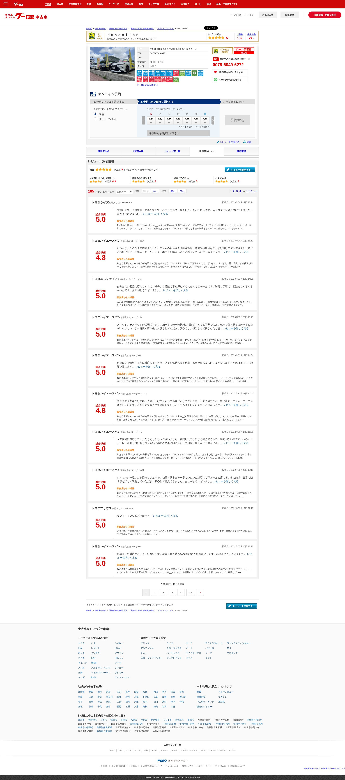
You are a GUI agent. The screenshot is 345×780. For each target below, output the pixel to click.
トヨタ (81, 643)
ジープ (118, 663)
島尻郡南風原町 (104, 727)
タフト (208, 658)
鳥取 (145, 701)
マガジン (222, 697)
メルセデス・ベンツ (101, 667)
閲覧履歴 (289, 15)
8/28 (196, 119)
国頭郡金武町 (136, 723)
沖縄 (182, 701)
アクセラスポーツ (214, 643)
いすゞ (94, 643)
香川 (164, 692)
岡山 (156, 692)
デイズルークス (193, 653)
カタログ (185, 4)
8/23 (151, 119)
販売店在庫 (138, 151)
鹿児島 (183, 697)
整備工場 (129, 4)
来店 (101, 114)
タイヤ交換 (153, 4)
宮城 (80, 706)
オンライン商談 (108, 119)
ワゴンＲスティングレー (239, 643)
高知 (164, 701)
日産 (80, 648)
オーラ (189, 648)
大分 (173, 706)
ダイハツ (82, 663)
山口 (156, 701)
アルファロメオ (122, 677)
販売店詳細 (103, 151)
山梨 (119, 701)
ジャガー (119, 667)
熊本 (173, 701)
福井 (119, 697)
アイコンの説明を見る (147, 85)
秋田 (91, 692)
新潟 (108, 701)
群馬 (100, 697)
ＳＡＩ (144, 653)
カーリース (114, 4)
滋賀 (136, 692)
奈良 (145, 692)
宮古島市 (179, 720)
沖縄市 (144, 720)
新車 (89, 4)
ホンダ (81, 653)
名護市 (124, 720)
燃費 (199, 692)
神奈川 (109, 697)
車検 (141, 4)
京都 (136, 697)
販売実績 (241, 151)
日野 (93, 658)
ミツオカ (95, 653)
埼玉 (100, 701)
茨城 (91, 706)
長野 (119, 706)
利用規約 (133, 766)
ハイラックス (173, 653)
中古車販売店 (100, 29)
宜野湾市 (92, 720)
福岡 (164, 706)
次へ (252, 191)
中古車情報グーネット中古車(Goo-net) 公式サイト (324, 768)
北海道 (81, 692)
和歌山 (146, 697)
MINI (93, 663)
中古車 (89, 29)
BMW (93, 677)
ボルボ (118, 648)
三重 (128, 706)
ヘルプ (250, 15)
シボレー (119, 643)
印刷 (249, 142)
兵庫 (136, 706)
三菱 (80, 672)
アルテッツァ (147, 648)
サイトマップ (211, 766)
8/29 (205, 119)
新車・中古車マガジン (227, 4)
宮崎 (182, 692)
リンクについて (172, 766)
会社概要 (104, 766)
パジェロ (209, 648)
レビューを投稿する (229, 142)
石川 (119, 692)
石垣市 (103, 720)
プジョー (119, 672)
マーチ (189, 643)
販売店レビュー (207, 151)
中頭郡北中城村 (222, 723)
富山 (108, 706)
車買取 (100, 4)
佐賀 (173, 692)
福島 (91, 701)
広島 (156, 697)
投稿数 (240, 34)
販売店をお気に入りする (231, 72)
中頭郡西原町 (256, 723)
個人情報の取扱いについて (151, 766)
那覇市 (81, 720)
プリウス (145, 643)
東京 (108, 692)
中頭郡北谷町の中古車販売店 (142, 29)
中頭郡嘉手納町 (187, 723)
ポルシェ (119, 658)
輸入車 (60, 4)
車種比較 (201, 697)
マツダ (81, 677)
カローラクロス (174, 648)
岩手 (80, 701)
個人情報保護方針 (118, 766)
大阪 (136, 701)
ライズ (170, 643)
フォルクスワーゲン (101, 672)
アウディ (119, 653)
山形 (91, 697)
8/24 (160, 119)
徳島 (156, 706)
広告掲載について (237, 766)
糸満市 (134, 720)
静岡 (128, 697)
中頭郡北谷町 (204, 723)
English (237, 15)
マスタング (232, 653)
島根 (145, 706)
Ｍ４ (229, 648)
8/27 (187, 119)
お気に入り (267, 15)
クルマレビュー (225, 692)
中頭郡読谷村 (169, 723)
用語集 (221, 701)
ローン (198, 4)
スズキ (81, 658)
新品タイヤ (170, 4)
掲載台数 (251, 34)
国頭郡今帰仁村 (254, 720)
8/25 (169, 119)
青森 (80, 697)
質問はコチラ (187, 766)
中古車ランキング (205, 701)
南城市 (190, 720)
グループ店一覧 (172, 151)
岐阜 (128, 692)
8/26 (178, 119)
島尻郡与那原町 (85, 727)
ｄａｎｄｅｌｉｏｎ (165, 29)
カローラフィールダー (151, 658)
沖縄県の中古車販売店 (118, 29)
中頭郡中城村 (239, 723)
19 (247, 191)
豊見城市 (155, 720)
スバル (81, 667)
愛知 (128, 701)
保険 (209, 4)
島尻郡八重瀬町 (104, 731)
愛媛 (164, 697)
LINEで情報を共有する (230, 79)
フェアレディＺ (174, 658)
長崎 (173, 697)
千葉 (100, 706)
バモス (189, 658)
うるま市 (167, 720)
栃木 (100, 692)
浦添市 (114, 720)
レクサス (95, 648)
